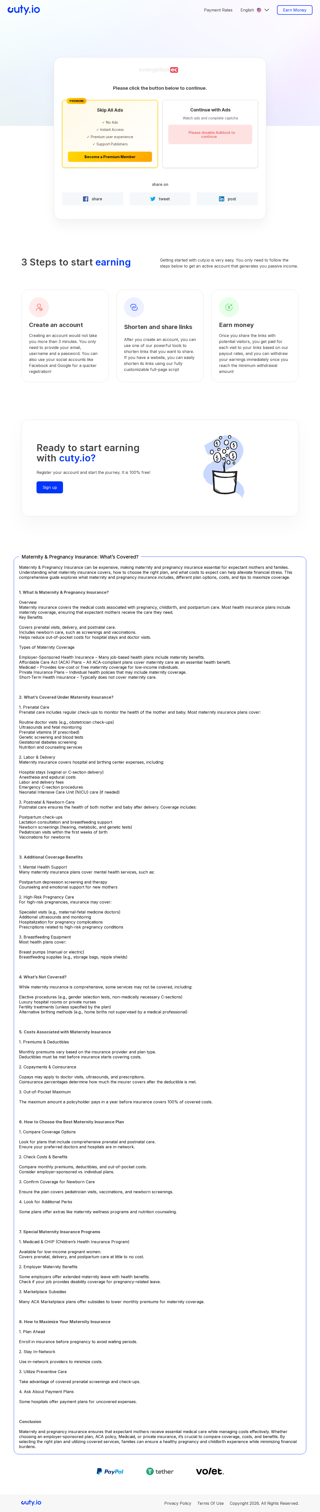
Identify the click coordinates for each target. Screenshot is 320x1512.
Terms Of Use (210, 1503)
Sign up (49, 487)
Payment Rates (218, 10)
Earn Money (294, 9)
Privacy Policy (177, 1503)
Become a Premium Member (110, 157)
